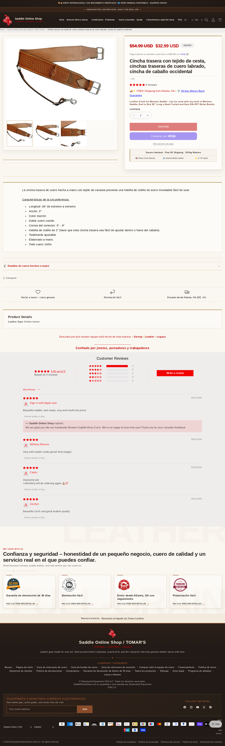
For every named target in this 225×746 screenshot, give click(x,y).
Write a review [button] (175, 373)
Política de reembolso (126, 742)
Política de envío (207, 667)
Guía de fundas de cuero (84, 667)
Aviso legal (178, 671)
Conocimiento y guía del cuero (160, 20)
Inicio (61, 20)
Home (2, 29)
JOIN (84, 709)
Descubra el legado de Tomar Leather (123, 618)
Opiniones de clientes (20, 671)
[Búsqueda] (206, 20)
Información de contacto (211, 742)
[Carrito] (220, 20)
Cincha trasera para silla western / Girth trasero (26, 29)
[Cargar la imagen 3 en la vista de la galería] (73, 133)
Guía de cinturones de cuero (52, 667)
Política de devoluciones (49, 671)
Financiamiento (186, 667)
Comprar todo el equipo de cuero (156, 667)
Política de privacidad (148, 742)
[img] (30, 398)
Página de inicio (24, 667)
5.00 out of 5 (58, 371)
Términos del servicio (170, 742)
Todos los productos (145, 671)
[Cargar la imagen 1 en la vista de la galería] (19, 133)
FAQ (180, 20)
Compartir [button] (11, 278)
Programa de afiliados (199, 671)
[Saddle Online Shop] (8, 20)
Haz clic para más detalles (20, 603)
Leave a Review (112, 674)
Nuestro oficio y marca (77, 20)
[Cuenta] (213, 20)
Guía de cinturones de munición (118, 667)
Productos (110, 20)
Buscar (8, 667)
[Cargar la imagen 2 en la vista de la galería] (46, 133)
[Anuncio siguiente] (221, 3)
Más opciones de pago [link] (163, 144)
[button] (138, 85)
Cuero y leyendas (127, 20)
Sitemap (164, 671)
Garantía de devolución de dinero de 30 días (107, 671)
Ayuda (139, 20)
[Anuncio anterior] (6, 3)
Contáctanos (97, 20)
